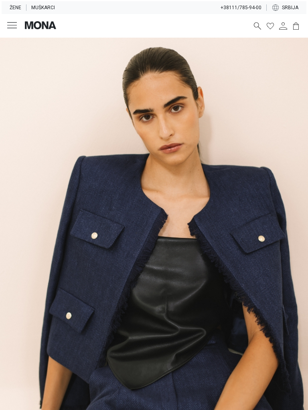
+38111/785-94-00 (241, 7)
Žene (15, 7)
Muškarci (43, 7)
